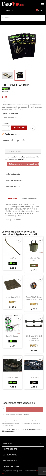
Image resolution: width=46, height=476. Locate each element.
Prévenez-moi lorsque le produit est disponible (24, 164)
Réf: (3, 91)
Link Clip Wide (34, 377)
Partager (12, 140)
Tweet (18, 140)
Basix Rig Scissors (12, 336)
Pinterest (23, 140)
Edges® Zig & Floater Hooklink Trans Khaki (34, 298)
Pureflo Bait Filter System (34, 259)
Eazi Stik (12, 258)
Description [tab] (12, 198)
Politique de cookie (11, 467)
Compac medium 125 (12, 377)
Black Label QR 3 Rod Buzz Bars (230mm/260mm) (34, 338)
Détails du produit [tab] (29, 198)
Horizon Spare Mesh (12, 297)
